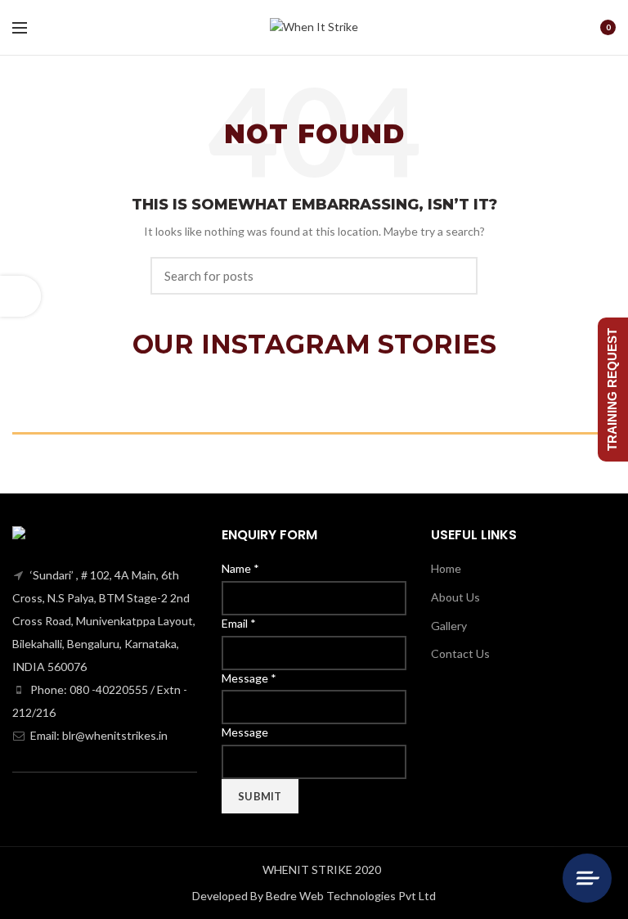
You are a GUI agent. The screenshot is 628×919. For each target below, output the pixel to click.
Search (455, 276)
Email (239, 623)
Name (240, 568)
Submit (260, 796)
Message (249, 678)
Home (446, 568)
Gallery (449, 626)
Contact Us (460, 653)
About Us (455, 597)
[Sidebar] (20, 296)
